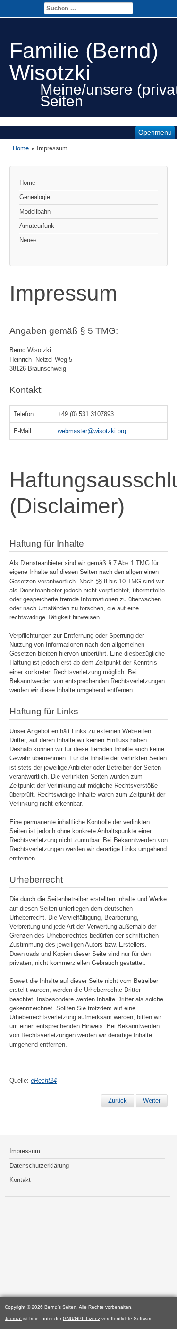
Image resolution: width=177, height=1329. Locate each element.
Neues (28, 239)
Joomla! (13, 1318)
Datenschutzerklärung (39, 1165)
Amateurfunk (36, 225)
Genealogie (34, 196)
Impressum (24, 1151)
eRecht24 (44, 1080)
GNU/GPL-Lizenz (81, 1318)
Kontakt (20, 1179)
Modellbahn (35, 211)
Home (21, 148)
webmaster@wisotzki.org (92, 430)
